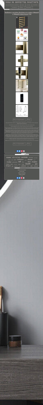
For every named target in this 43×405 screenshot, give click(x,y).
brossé (26, 162)
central (19, 166)
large (23, 164)
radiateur (20, 159)
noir (15, 159)
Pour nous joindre (21, 171)
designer (8, 166)
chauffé (28, 164)
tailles (31, 166)
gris (12, 166)
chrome (30, 159)
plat (36, 164)
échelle (8, 157)
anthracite (36, 166)
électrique (31, 157)
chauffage (9, 162)
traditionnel (16, 166)
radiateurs (33, 164)
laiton (28, 166)
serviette (24, 157)
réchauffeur (15, 164)
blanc (23, 162)
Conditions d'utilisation (22, 174)
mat (12, 159)
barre (12, 164)
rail (19, 162)
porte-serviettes (14, 162)
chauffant (34, 162)
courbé (19, 164)
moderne (8, 164)
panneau (23, 166)
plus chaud (35, 157)
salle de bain (16, 157)
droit (29, 162)
